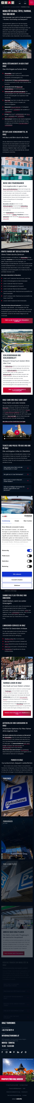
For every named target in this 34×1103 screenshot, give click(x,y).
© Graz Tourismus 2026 (12, 1085)
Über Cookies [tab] (28, 521)
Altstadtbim (24, 257)
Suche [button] (20, 3)
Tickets (14, 214)
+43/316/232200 (19, 114)
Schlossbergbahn (8, 206)
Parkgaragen (8, 821)
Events (25, 3)
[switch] (29, 555)
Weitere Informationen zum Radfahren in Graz (17, 713)
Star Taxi (7, 641)
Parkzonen (7, 778)
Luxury (6, 644)
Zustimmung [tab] (6, 521)
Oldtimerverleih (7, 747)
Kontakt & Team (24, 1085)
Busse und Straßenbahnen (21, 80)
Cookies (24, 1095)
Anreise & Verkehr (15, 7)
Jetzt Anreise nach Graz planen (13, 953)
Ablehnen (17, 585)
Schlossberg (24, 206)
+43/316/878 (16, 109)
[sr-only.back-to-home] (8, 2)
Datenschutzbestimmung (13, 1092)
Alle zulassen (17, 574)
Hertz (28, 743)
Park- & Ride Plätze (10, 864)
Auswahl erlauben (17, 579)
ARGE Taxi (7, 646)
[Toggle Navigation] (31, 2)
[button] (17, 433)
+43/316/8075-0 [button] (8, 1030)
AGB (24, 1088)
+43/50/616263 (8, 125)
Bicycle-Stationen (15, 107)
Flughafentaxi (8, 649)
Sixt (13, 745)
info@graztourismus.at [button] (10, 1035)
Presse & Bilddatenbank (15, 1088)
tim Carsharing (25, 749)
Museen (28, 410)
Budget (5, 745)
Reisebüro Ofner (9, 638)
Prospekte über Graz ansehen (12, 1079)
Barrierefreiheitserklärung (14, 1095)
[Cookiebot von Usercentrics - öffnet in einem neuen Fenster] (24, 516)
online (26, 610)
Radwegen (8, 691)
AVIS (25, 743)
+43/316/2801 (8, 111)
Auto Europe (18, 745)
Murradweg (20, 703)
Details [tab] (17, 521)
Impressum (24, 1092)
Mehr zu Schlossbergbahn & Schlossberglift (17, 390)
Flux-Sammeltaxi (23, 123)
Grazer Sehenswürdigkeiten (12, 412)
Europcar (9, 745)
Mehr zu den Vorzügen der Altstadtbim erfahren (17, 320)
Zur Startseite (6, 7)
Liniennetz (6, 216)
